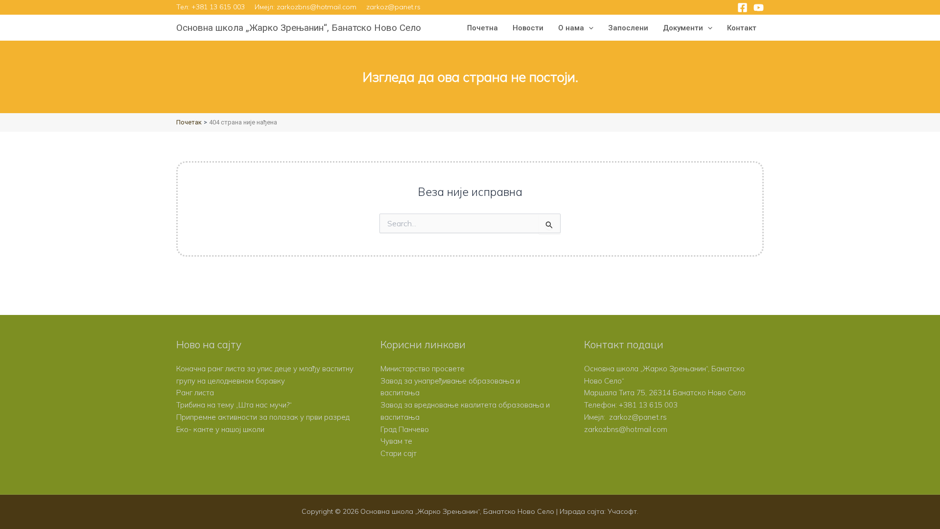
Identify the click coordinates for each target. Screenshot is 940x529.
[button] (588, 28)
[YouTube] (758, 7)
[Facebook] (742, 7)
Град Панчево (404, 429)
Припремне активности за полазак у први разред (263, 417)
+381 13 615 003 (218, 6)
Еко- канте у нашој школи (220, 429)
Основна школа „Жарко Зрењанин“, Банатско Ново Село (298, 27)
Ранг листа (195, 392)
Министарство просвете (422, 368)
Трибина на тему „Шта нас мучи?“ (234, 404)
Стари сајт (398, 453)
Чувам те (396, 441)
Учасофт (622, 511)
